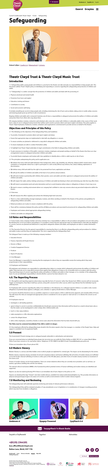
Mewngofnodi (33, 65)
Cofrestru (42, 65)
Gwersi (79, 9)
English (97, 2)
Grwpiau (89, 9)
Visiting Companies (13, 454)
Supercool (11, 465)
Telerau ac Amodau (25, 453)
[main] (54, 217)
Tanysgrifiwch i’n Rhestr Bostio (57, 428)
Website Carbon (94, 456)
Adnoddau (73, 434)
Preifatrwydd (12, 453)
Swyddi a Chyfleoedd (17, 434)
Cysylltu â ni (90, 2)
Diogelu (33, 453)
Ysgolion (42, 434)
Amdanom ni (82, 2)
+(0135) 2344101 (18, 442)
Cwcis (18, 453)
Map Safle (38, 453)
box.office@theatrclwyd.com (21, 446)
